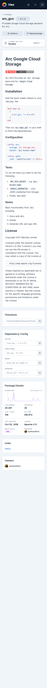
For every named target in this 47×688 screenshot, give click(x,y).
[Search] (35, 5)
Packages (8, 14)
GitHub (8, 449)
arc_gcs (8, 19)
